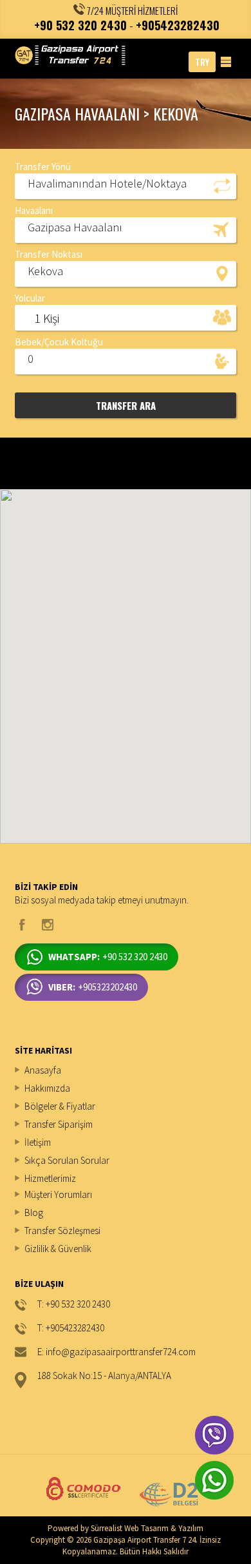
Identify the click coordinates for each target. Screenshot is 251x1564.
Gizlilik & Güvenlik (57, 1248)
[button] (125, 185)
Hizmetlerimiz (50, 1178)
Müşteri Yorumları (58, 1194)
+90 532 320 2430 (80, 25)
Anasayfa (42, 1070)
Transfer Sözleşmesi (62, 1230)
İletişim (37, 1142)
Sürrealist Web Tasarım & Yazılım (147, 1528)
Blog (33, 1212)
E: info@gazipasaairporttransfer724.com (116, 1352)
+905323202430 (92, 987)
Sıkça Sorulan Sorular (66, 1160)
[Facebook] (22, 925)
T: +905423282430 (70, 1328)
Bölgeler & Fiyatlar (59, 1106)
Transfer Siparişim (58, 1124)
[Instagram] (47, 925)
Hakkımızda (47, 1088)
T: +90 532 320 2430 (73, 1304)
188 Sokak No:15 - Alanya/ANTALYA (104, 1376)
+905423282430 (177, 25)
